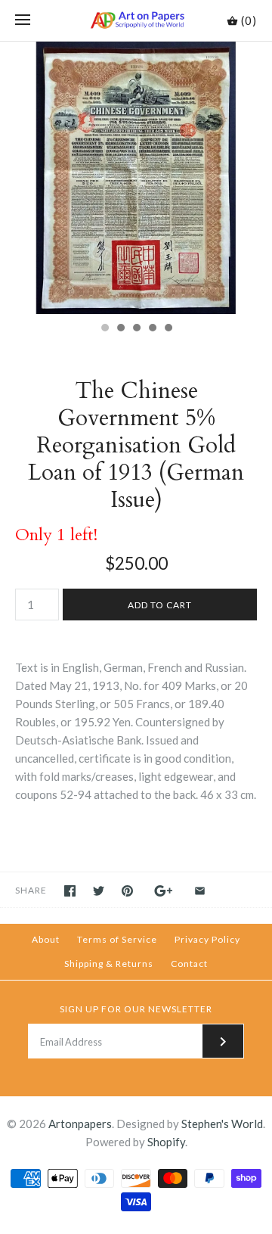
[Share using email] (200, 891)
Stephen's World (222, 1123)
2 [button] (120, 329)
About (46, 939)
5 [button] (167, 329)
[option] (136, 178)
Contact (189, 963)
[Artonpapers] (136, 20)
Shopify (166, 1142)
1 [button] (104, 329)
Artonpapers (80, 1123)
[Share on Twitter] (98, 891)
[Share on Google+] (163, 891)
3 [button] (136, 329)
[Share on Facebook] (70, 891)
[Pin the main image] (127, 891)
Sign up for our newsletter (136, 1009)
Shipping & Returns (108, 963)
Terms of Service (117, 939)
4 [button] (151, 329)
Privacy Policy (207, 939)
